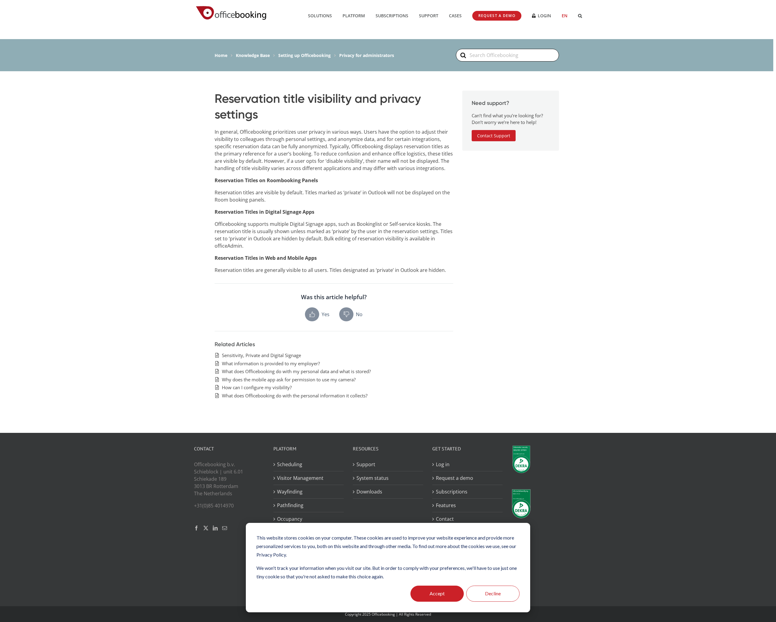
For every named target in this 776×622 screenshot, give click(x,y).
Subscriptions (451, 491)
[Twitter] (205, 528)
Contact (445, 519)
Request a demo (454, 478)
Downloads (369, 491)
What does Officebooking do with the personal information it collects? (294, 396)
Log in (443, 464)
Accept (437, 593)
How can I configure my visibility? (257, 387)
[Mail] (224, 528)
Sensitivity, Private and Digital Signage (261, 355)
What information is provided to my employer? (271, 363)
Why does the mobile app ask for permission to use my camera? (289, 379)
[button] (580, 15)
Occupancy (289, 519)
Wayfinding (290, 491)
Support (365, 464)
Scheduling (289, 464)
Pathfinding (290, 505)
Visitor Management (300, 478)
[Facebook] (196, 528)
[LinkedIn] (215, 528)
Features (446, 505)
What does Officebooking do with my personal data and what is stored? (296, 371)
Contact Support (493, 136)
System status (372, 478)
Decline (493, 593)
